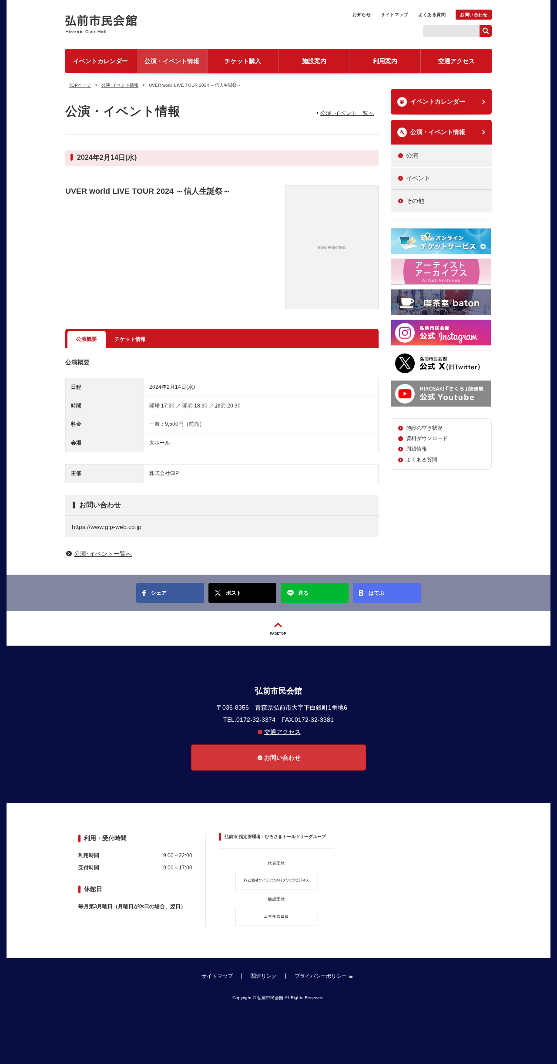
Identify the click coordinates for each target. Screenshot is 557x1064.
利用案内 (385, 60)
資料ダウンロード (427, 438)
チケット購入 (243, 60)
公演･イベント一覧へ (347, 113)
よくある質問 (432, 14)
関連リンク (264, 976)
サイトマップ (394, 14)
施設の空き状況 (424, 428)
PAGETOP (278, 628)
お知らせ (361, 14)
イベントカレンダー (100, 60)
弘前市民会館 (130, 24)
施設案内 (314, 60)
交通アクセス (456, 60)
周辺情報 (416, 449)
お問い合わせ (473, 14)
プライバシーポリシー (321, 976)
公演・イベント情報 (171, 60)
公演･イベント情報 (119, 85)
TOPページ (80, 85)
